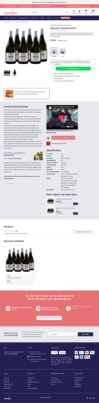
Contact (53, 384)
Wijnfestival (65, 18)
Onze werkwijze (55, 380)
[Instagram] (90, 398)
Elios (28, 386)
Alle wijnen (6, 377)
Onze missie (54, 377)
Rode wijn (6, 380)
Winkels (42, 18)
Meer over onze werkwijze (48, 317)
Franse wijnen (7, 388)
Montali (69, 25)
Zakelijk (49, 18)
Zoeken (67, 12)
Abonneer (85, 334)
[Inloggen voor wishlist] (93, 69)
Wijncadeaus (78, 386)
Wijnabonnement (23, 18)
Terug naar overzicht (9, 22)
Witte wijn (6, 382)
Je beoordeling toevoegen (83, 232)
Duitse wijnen (7, 386)
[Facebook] (87, 398)
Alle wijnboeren (31, 377)
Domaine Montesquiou (33, 382)
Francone (29, 380)
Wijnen (6, 18)
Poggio (29, 384)
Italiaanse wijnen (8, 384)
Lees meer (57, 36)
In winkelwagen (73, 68)
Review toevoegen (62, 30)
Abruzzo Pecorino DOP (14, 277)
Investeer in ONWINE (56, 382)
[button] (7, 72)
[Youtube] (94, 398)
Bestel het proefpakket (62, 137)
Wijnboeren (13, 18)
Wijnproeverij (34, 18)
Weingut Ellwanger (32, 388)
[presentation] (47, 46)
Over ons (56, 18)
